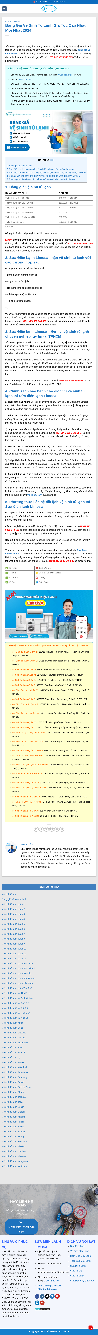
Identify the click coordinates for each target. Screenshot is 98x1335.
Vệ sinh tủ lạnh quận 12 (14, 958)
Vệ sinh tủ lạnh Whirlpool (14, 1166)
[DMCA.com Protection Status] (42, 1309)
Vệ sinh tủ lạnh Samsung (14, 1077)
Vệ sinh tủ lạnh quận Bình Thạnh (18, 968)
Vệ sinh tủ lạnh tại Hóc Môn (16, 1013)
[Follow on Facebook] (37, 1296)
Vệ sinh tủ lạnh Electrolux (15, 1042)
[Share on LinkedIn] (61, 829)
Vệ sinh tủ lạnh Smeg (13, 1136)
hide (52, 160)
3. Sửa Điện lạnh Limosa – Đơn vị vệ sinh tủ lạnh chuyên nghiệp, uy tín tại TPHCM (46, 172)
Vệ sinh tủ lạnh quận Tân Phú (17, 988)
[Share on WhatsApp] (36, 829)
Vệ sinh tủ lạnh (9, 894)
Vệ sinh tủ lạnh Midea (13, 1062)
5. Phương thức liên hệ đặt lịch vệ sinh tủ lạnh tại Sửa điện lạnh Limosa (41, 179)
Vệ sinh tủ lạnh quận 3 (13, 914)
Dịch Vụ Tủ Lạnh (12, 21)
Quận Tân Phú (65, 75)
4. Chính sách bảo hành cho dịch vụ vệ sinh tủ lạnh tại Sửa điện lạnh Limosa (43, 176)
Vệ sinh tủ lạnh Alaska (13, 1146)
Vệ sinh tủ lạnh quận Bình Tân (17, 963)
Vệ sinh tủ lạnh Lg (11, 1057)
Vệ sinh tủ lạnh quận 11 (14, 953)
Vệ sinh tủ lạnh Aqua (12, 1023)
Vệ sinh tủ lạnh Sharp (13, 1092)
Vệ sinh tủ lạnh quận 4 (13, 919)
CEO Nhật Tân (51, 1280)
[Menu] (4, 8)
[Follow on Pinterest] (57, 1296)
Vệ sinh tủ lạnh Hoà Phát (14, 1141)
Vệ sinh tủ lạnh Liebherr (14, 1151)
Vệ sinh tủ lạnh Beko (12, 1027)
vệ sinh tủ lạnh (34, 495)
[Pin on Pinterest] (56, 829)
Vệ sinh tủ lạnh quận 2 (13, 909)
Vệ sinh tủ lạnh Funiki (13, 1121)
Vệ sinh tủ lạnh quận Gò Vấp (16, 973)
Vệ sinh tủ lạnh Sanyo (13, 1082)
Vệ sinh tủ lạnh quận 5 (13, 924)
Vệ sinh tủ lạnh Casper (13, 1111)
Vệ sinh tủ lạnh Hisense (14, 1156)
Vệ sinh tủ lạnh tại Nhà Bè (15, 1018)
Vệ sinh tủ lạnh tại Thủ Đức (16, 993)
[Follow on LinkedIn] (37, 1303)
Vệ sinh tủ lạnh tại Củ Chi (15, 1008)
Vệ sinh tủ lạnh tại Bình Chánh (17, 998)
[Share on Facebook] (41, 829)
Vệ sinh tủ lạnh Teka (12, 1102)
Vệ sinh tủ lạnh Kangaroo (15, 1161)
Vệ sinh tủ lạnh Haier (12, 1047)
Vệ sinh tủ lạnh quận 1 (13, 904)
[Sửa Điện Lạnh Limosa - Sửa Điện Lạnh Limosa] (49, 8)
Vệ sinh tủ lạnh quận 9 (13, 943)
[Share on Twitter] (46, 829)
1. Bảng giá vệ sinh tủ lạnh (19, 165)
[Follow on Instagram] (42, 1296)
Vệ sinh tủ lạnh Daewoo (14, 1032)
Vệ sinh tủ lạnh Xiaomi (13, 1116)
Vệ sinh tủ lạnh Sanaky (13, 1131)
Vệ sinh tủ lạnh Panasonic (15, 1072)
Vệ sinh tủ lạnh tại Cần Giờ (15, 1003)
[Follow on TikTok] (47, 1296)
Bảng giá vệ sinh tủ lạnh (14, 899)
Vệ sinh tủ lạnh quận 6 (13, 929)
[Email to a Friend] (51, 829)
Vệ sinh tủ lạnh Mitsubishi (15, 1067)
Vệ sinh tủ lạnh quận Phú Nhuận (18, 978)
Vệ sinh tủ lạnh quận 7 (13, 934)
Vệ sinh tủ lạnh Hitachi (13, 1052)
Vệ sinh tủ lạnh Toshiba (14, 1097)
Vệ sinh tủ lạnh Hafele (13, 1126)
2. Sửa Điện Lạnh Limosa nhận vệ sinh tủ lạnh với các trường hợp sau (40, 169)
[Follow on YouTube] (42, 1303)
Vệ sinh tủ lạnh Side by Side (16, 1087)
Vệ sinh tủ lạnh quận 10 (14, 948)
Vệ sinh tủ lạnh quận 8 (13, 938)
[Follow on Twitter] (52, 1296)
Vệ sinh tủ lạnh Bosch (13, 1107)
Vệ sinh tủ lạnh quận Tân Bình (17, 983)
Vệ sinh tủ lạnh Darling (13, 1037)
